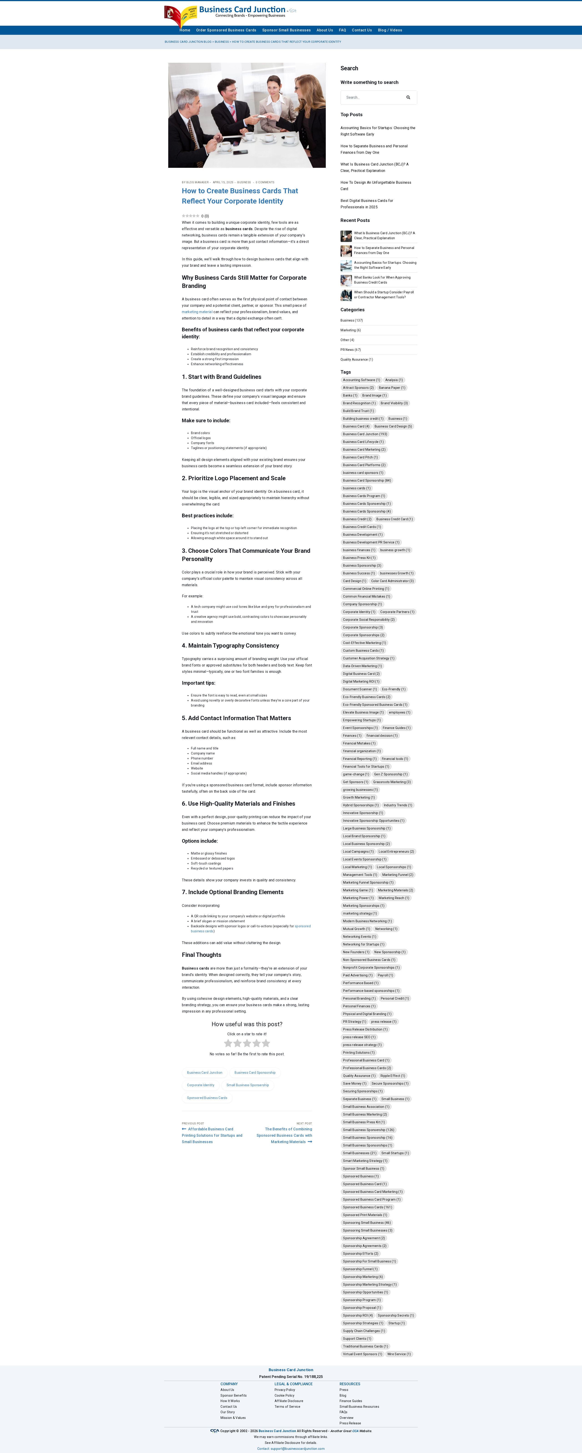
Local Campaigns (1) (358, 851)
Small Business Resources (359, 1406)
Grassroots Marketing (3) (392, 782)
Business (222, 41)
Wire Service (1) (399, 1354)
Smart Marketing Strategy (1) (365, 1161)
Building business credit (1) (363, 418)
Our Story (228, 1412)
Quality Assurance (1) (359, 1076)
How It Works (230, 1401)
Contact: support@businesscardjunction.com (291, 1448)
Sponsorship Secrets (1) (396, 1315)
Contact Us (362, 30)
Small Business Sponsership (248, 1085)
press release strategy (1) (362, 1045)
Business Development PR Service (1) (371, 542)
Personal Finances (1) (359, 1006)
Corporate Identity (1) (359, 612)
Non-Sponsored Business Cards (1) (369, 960)
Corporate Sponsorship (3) (363, 627)
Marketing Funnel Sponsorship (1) (368, 882)
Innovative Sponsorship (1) (363, 813)
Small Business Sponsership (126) (368, 1130)
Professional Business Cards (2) (367, 1068)
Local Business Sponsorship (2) (366, 844)
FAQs (343, 1412)
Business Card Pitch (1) (360, 457)
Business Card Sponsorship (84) (367, 480)
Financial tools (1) (395, 759)
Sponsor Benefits (234, 1395)
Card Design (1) (354, 581)
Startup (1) (397, 1323)
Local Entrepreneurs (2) (396, 851)
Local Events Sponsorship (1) (364, 859)
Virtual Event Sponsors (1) (362, 1354)
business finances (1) (359, 550)
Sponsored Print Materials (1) (365, 1215)
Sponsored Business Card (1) (365, 1184)
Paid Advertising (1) (358, 975)
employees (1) (400, 712)
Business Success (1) (359, 573)
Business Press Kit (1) (359, 558)
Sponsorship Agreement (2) (364, 1238)
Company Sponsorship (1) (362, 604)
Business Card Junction (204, 1072)
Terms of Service (287, 1406)
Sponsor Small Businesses (286, 30)
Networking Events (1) (359, 936)
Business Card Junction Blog (188, 41)
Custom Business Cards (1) (363, 650)
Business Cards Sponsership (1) (367, 503)
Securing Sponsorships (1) (363, 1091)
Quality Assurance (354, 359)
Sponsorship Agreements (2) (364, 1246)
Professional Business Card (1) (366, 1060)
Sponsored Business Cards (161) (367, 1207)
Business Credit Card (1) (394, 519)
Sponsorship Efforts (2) (360, 1253)
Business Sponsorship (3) (362, 565)
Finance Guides (351, 1401)
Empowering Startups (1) (362, 720)
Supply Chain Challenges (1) (364, 1331)
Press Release (350, 1423)
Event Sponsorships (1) (360, 728)
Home (185, 30)
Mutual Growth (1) (356, 929)
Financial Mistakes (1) (359, 743)
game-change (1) (356, 774)
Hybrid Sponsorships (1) (361, 805)
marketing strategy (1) (360, 913)
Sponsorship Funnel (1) (360, 1269)
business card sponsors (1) (363, 473)
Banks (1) (350, 395)
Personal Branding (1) (359, 998)
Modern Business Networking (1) (367, 921)
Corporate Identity (200, 1085)
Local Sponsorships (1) (394, 867)
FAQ (342, 30)
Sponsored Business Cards (207, 1098)
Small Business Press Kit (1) (364, 1122)
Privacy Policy (285, 1390)
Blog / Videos (390, 30)
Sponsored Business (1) (361, 1176)
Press (344, 1390)
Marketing (348, 330)
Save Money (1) (354, 1083)
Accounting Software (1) (361, 380)
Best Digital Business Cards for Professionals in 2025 (367, 204)
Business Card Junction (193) (365, 434)
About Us (325, 30)
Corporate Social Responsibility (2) (369, 619)
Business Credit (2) (357, 519)
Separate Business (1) (359, 1099)
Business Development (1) (363, 534)
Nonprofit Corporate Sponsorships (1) (371, 967)
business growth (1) (395, 550)
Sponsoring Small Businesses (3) (367, 1230)
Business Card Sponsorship (255, 1072)
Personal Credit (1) (395, 998)
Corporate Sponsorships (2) (363, 635)
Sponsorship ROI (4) (358, 1315)
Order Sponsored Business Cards (226, 30)
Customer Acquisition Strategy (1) (368, 658)
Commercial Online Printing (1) (366, 589)
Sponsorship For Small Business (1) (369, 1261)
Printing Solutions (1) (359, 1052)
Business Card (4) (356, 426)
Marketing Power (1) (358, 898)
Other (345, 340)
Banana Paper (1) (392, 388)
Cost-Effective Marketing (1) (364, 643)
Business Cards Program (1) (364, 496)
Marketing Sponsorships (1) (363, 905)
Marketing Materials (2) (395, 890)
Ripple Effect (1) (393, 1076)
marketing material (197, 312)
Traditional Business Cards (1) (365, 1346)
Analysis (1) (394, 380)
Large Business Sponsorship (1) (367, 828)
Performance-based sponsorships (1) (371, 991)
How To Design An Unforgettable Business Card (376, 185)
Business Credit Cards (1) (362, 527)
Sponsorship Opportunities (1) (365, 1292)
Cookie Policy (284, 1395)
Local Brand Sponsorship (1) (364, 836)
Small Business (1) (395, 1099)
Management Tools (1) (360, 875)
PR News (347, 350)
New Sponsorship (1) (390, 952)
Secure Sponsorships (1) (390, 1083)
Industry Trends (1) (398, 805)
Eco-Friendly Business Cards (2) (366, 697)
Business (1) (398, 418)
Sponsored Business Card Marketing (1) (373, 1192)
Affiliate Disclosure (289, 1401)
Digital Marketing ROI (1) (361, 681)
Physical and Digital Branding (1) (367, 1014)
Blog (343, 1395)
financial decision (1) (382, 735)
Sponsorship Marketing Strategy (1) (370, 1284)
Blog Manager (197, 182)
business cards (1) (357, 488)
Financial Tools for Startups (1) (366, 766)
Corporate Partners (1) (397, 612)
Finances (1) (352, 735)
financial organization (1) (362, 751)
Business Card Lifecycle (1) (363, 442)
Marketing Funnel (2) (397, 875)
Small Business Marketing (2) (365, 1114)
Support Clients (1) (357, 1338)
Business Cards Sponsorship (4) (367, 511)
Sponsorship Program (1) (362, 1300)
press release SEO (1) (359, 1037)
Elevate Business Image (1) (363, 712)
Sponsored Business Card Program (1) (372, 1199)
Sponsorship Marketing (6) (363, 1277)
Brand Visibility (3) (394, 403)
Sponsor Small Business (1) (363, 1168)
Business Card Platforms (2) (364, 465)
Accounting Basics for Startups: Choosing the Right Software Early (378, 131)
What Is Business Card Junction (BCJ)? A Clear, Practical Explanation (375, 167)
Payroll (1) (385, 975)
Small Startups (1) (395, 1153)
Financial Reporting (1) (360, 759)
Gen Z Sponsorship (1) (391, 774)
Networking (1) (386, 929)
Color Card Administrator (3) (392, 581)
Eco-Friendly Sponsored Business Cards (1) (375, 704)
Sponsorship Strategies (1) (363, 1323)
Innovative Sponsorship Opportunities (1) (373, 820)
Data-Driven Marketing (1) (362, 666)
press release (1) (383, 1021)
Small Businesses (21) (359, 1153)
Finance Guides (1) (397, 728)
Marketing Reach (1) (394, 898)
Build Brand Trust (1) (358, 411)
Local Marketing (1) (357, 867)
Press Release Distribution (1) (365, 1029)
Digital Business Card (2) (361, 674)
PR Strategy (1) (354, 1021)
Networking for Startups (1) (363, 944)
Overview (347, 1418)
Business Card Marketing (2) (364, 449)
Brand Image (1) (374, 395)
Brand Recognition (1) (359, 403)
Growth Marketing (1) (359, 797)
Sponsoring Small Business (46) (367, 1222)
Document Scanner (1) (360, 689)
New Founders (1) (356, 952)
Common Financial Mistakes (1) (366, 596)
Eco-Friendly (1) (394, 689)
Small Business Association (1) (366, 1107)
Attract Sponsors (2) (358, 388)
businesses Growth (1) (397, 573)
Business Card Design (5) (393, 426)
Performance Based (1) (361, 983)
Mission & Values (233, 1418)
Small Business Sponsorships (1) (367, 1145)
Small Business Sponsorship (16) (367, 1137)
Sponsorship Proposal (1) (362, 1308)
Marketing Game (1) (358, 890)
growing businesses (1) (360, 790)
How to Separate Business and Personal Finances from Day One (374, 149)
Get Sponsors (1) (355, 782)
